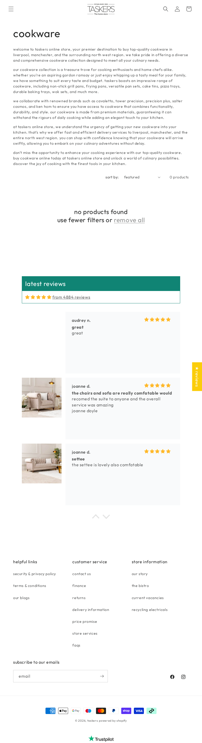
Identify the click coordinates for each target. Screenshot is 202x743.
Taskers (92, 720)
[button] (11, 9)
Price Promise (84, 621)
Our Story (140, 573)
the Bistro (140, 585)
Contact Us (81, 573)
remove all (129, 220)
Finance (79, 585)
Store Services (84, 633)
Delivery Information (90, 609)
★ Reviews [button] (197, 376)
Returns (78, 597)
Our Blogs (21, 597)
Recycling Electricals (150, 609)
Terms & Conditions (29, 585)
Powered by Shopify (113, 720)
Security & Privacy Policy (34, 573)
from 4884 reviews (71, 297)
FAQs (76, 645)
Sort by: (112, 177)
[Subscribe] (102, 676)
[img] (38, 297)
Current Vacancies (148, 597)
